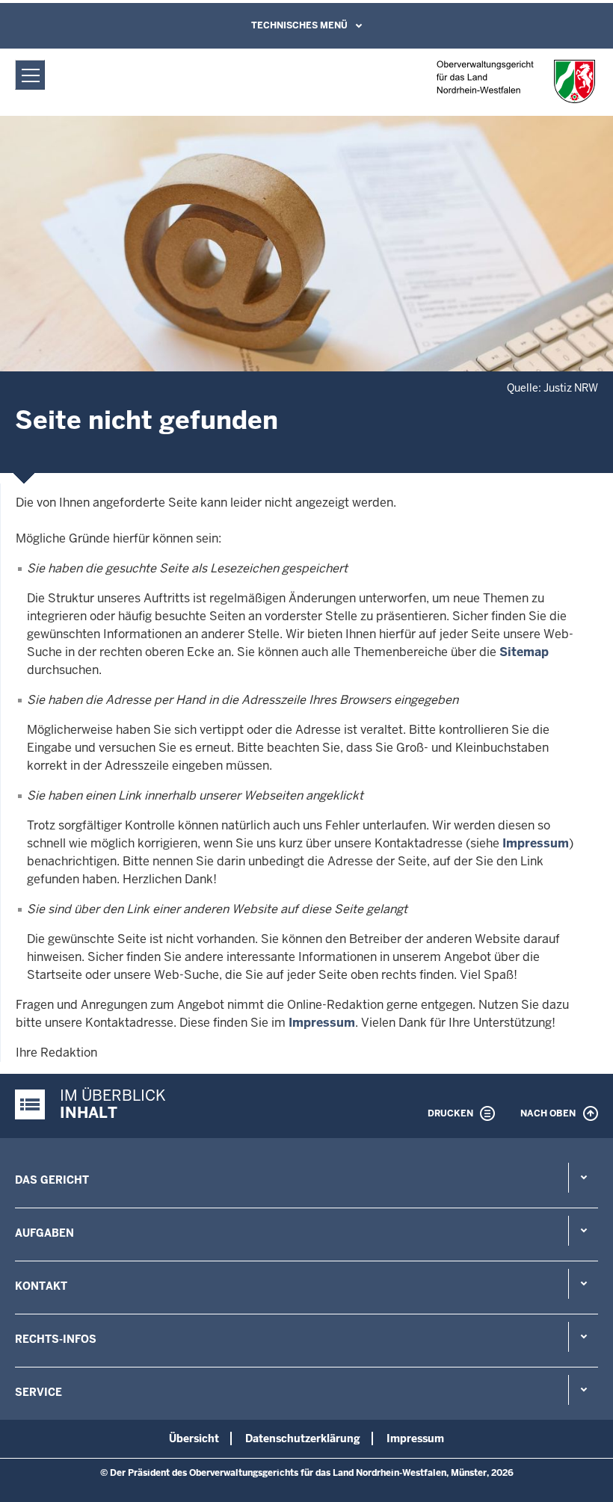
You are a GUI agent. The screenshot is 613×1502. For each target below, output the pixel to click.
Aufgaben (44, 1233)
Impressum (535, 843)
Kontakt (41, 1286)
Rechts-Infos (55, 1339)
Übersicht (194, 1438)
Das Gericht (52, 1180)
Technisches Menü (299, 25)
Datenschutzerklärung (302, 1438)
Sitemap (524, 652)
